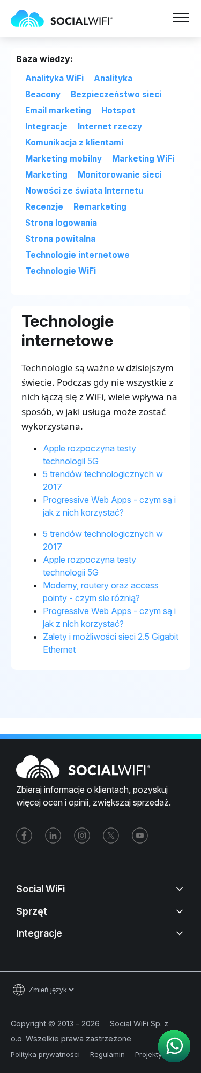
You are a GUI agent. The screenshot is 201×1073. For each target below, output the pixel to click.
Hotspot (118, 110)
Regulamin (107, 1054)
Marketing (46, 175)
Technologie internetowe (77, 255)
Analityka (113, 78)
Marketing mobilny (63, 159)
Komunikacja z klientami (74, 142)
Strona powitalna (60, 239)
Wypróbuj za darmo (145, 44)
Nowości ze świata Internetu (84, 191)
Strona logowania (61, 223)
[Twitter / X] (111, 835)
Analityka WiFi (54, 78)
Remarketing (99, 207)
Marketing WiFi (143, 159)
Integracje (46, 126)
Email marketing (58, 110)
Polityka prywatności (45, 1054)
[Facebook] (24, 835)
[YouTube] (140, 835)
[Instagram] (82, 835)
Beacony (43, 94)
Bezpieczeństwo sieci (116, 94)
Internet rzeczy (110, 126)
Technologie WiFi (60, 271)
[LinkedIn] (53, 835)
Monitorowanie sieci (119, 175)
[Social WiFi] (67, 18)
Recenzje (44, 207)
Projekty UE (154, 1054)
